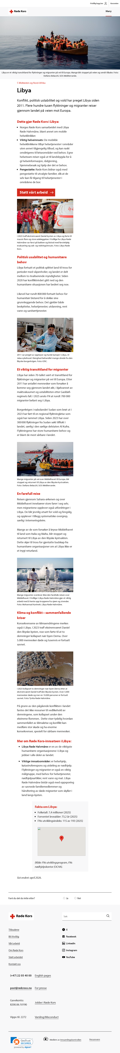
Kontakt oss (15, 964)
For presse (41, 988)
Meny (109, 11)
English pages (43, 975)
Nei (79, 898)
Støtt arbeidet (16, 957)
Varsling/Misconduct (47, 1017)
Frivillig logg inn (96, 3)
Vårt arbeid (14, 943)
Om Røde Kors (16, 950)
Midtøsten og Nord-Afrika (31, 82)
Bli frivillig (14, 936)
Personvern (94, 1039)
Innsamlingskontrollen (70, 1039)
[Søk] (108, 916)
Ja (67, 898)
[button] (22, 1042)
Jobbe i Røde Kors (45, 1002)
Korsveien (114, 3)
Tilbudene (14, 929)
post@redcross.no (21, 988)
